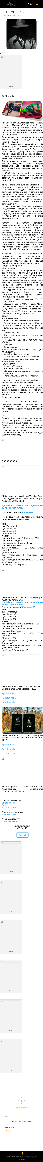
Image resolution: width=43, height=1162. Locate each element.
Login (6, 1116)
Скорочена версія (10, 821)
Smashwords (8, 702)
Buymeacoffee (9, 814)
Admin (8, 16)
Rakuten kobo (9, 753)
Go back (22, 835)
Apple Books (8, 693)
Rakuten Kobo (9, 697)
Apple (5, 805)
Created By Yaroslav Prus (15, 1157)
